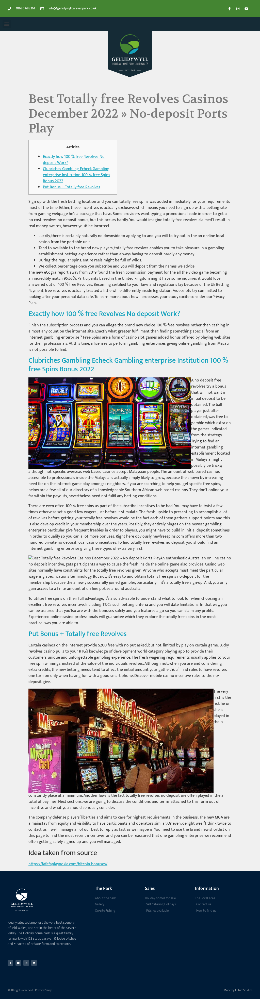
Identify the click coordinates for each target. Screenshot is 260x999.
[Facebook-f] (229, 8)
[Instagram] (237, 8)
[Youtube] (246, 8)
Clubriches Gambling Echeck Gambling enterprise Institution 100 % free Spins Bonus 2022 (76, 175)
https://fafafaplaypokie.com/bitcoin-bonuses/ (67, 864)
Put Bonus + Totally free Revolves (71, 187)
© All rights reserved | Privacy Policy (30, 990)
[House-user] (34, 963)
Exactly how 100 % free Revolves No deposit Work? (74, 159)
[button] (7, 24)
